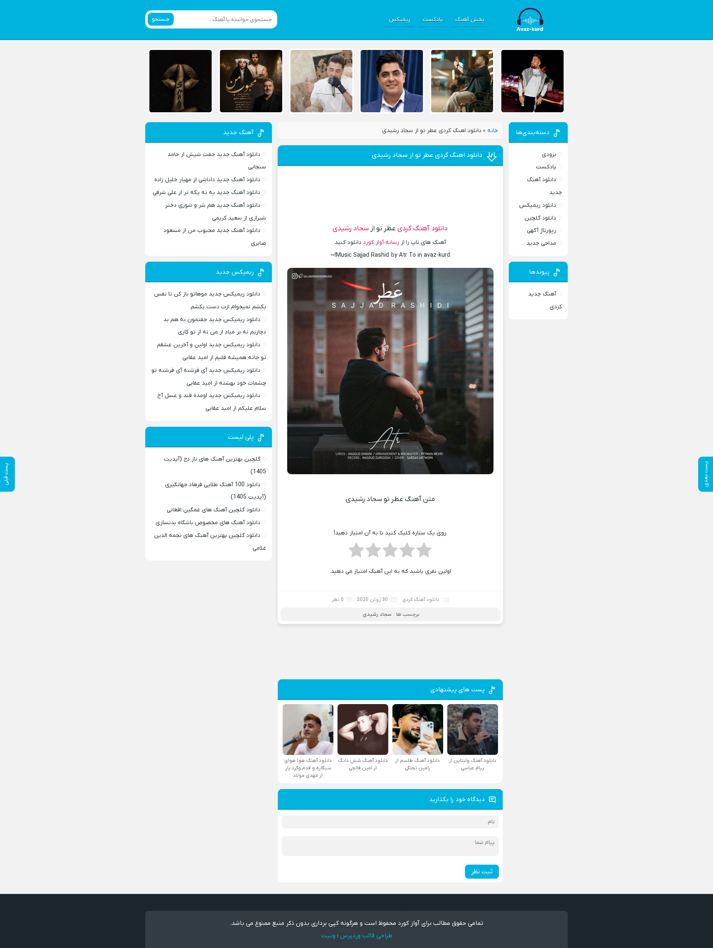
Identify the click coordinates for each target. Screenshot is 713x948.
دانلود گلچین (540, 218)
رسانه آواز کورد (381, 242)
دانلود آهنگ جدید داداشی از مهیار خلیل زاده (207, 180)
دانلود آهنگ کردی (422, 228)
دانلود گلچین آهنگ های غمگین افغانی (213, 510)
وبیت (328, 935)
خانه (492, 131)
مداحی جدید (541, 243)
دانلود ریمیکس (537, 205)
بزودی (549, 154)
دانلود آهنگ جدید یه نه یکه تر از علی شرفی (206, 192)
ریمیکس (399, 20)
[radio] (424, 552)
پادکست (433, 20)
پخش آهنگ (469, 20)
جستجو (161, 19)
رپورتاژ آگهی (541, 230)
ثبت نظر (482, 872)
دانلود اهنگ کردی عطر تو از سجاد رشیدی (427, 155)
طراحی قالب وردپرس (366, 935)
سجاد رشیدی (351, 228)
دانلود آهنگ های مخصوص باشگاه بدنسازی (208, 523)
